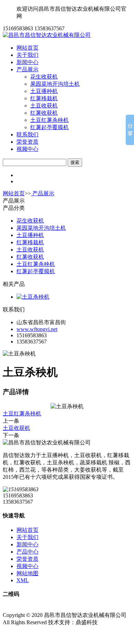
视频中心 (27, 149)
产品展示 (27, 69)
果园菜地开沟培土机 (55, 84)
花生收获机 (44, 77)
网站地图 (27, 573)
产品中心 (27, 552)
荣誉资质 (27, 142)
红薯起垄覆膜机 (49, 127)
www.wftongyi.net (36, 329)
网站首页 (27, 48)
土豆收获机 (44, 106)
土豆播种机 (44, 91)
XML (22, 580)
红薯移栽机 (44, 98)
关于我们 (27, 55)
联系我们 (27, 134)
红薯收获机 (44, 113)
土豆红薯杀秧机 (49, 120)
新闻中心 (27, 62)
